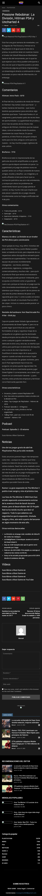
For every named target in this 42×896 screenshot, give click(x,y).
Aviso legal (21, 889)
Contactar (30, 889)
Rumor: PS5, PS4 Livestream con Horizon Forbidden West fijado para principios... (26, 778)
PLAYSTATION (11, 8)
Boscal (6, 25)
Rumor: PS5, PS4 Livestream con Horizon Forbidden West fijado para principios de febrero (25, 732)
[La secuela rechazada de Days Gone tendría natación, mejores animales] (6, 723)
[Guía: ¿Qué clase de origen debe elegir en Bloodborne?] (7, 814)
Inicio (3, 8)
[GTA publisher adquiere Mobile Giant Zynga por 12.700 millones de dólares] (6, 744)
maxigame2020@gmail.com (26, 893)
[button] (39, 3)
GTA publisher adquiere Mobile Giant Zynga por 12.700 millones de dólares (25, 743)
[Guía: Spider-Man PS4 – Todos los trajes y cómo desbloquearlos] (7, 824)
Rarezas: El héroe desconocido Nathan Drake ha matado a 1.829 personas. (31, 614)
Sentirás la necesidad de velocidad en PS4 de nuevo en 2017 (11, 613)
